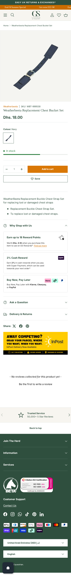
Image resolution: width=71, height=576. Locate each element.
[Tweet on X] (14, 326)
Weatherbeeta (10, 106)
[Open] (8, 568)
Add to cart (47, 169)
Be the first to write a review (35, 384)
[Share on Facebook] (21, 326)
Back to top (36, 428)
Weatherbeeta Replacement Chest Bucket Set (32, 25)
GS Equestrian (17, 564)
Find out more (40, 245)
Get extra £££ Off (46, 7)
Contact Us (9, 505)
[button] (65, 15)
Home (6, 25)
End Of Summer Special (14, 7)
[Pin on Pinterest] (27, 326)
